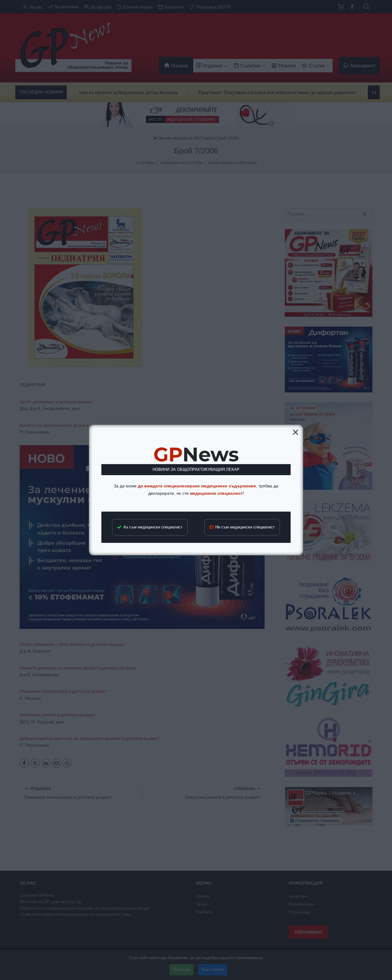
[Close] (295, 432)
